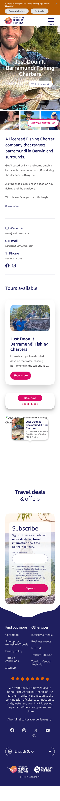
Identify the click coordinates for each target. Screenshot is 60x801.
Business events (41, 641)
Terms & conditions (12, 659)
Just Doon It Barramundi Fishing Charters (29, 344)
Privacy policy (13, 651)
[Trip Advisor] (34, 736)
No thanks (39, 11)
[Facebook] (12, 730)
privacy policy (32, 580)
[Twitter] (36, 730)
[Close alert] (56, 3)
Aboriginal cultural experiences (28, 719)
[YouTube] (48, 730)
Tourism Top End (41, 654)
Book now (30, 398)
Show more (12, 205)
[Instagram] (24, 730)
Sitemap (10, 667)
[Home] (13, 20)
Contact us (12, 634)
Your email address (21, 552)
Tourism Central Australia (41, 663)
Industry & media (42, 634)
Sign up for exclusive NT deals (16, 643)
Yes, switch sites (16, 11)
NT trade (36, 648)
